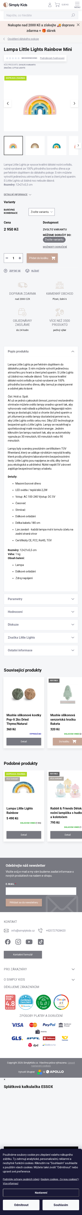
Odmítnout (21, 1205)
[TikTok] (40, 941)
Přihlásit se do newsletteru (24, 902)
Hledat (73, 15)
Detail (24, 741)
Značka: (14, 68)
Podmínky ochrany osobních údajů (21, 1179)
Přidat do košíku (38, 258)
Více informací (10, 1183)
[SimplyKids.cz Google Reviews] (61, 1002)
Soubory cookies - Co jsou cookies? (59, 1179)
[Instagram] (17, 941)
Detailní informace (15, 194)
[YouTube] (29, 941)
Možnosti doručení (55, 247)
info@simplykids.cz (23, 930)
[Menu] (77, 5)
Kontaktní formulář (23, 954)
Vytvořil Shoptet (26, 1072)
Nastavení (41, 1192)
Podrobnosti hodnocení (52, 58)
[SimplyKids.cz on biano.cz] (10, 1002)
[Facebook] (7, 941)
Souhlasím (61, 1205)
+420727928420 (56, 930)
